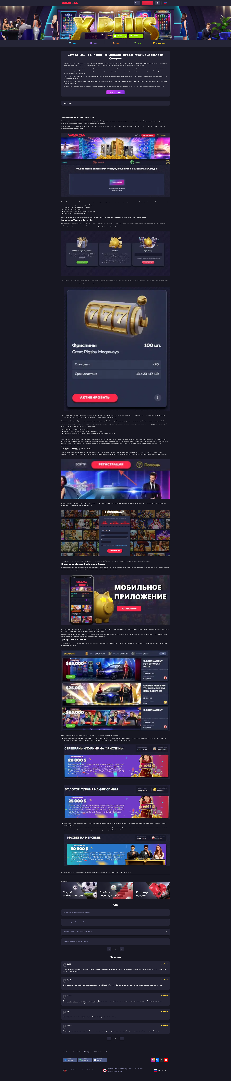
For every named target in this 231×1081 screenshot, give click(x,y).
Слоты (66, 1052)
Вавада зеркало (115, 92)
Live (72, 1052)
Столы (79, 1052)
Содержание (97, 1052)
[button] (229, 23)
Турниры (87, 1052)
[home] (69, 3)
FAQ (106, 1052)
